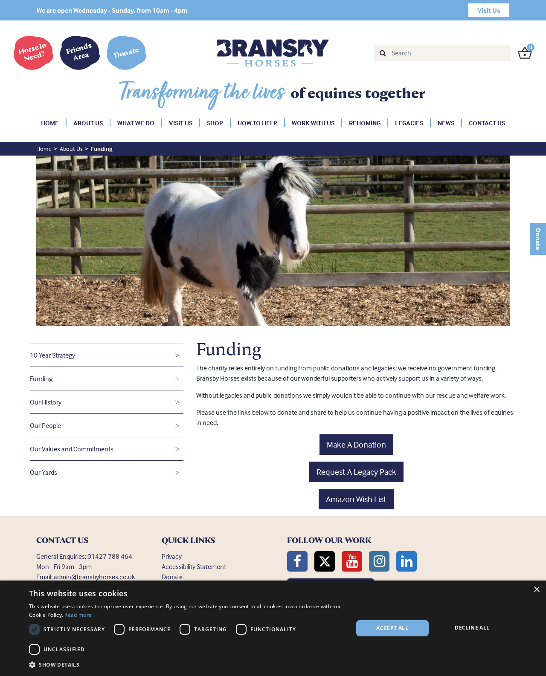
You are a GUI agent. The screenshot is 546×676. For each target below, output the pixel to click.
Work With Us (313, 123)
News (446, 123)
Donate (538, 239)
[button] (186, 664)
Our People (45, 425)
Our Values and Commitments (71, 449)
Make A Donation (356, 444)
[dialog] (273, 628)
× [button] (536, 589)
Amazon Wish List (356, 499)
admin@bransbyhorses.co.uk (94, 576)
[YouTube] (352, 561)
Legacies (409, 123)
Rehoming (364, 123)
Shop (215, 123)
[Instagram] (379, 561)
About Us (88, 123)
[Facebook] (297, 561)
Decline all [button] (472, 627)
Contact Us (487, 123)
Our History (45, 402)
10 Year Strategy (52, 355)
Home (50, 123)
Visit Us (180, 123)
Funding (41, 378)
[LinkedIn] (406, 561)
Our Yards (43, 472)
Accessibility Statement (194, 566)
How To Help (257, 123)
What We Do (135, 123)
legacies (384, 368)
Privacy (172, 556)
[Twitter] (324, 561)
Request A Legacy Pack (356, 471)
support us (414, 378)
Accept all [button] (392, 628)
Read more (78, 614)
